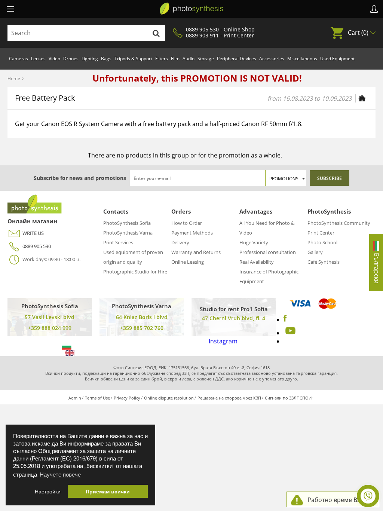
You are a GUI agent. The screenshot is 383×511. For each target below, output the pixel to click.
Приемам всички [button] (108, 491)
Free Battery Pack (45, 98)
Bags (106, 58)
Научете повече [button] (60, 474)
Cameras (18, 58)
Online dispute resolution (169, 398)
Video (54, 58)
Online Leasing (187, 261)
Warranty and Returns (196, 252)
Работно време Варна (339, 500)
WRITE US (33, 233)
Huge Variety (253, 242)
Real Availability (256, 261)
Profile (374, 9)
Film (175, 58)
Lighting (90, 58)
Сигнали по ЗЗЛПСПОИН (290, 398)
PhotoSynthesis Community (338, 223)
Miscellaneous (302, 58)
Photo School (322, 242)
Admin (74, 398)
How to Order (186, 223)
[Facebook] (285, 319)
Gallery (315, 252)
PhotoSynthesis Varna (128, 232)
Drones (71, 58)
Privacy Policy (127, 398)
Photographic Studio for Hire (135, 271)
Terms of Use (97, 398)
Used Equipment (337, 58)
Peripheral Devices (236, 58)
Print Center (320, 232)
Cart (358, 32)
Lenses (38, 58)
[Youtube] (289, 333)
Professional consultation (267, 252)
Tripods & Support (133, 58)
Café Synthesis (323, 261)
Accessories (271, 58)
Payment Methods (192, 232)
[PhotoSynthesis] (191, 9)
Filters (161, 58)
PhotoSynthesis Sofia (127, 223)
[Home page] (362, 98)
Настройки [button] (48, 491)
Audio (188, 58)
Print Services (118, 242)
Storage (205, 58)
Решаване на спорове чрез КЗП (229, 398)
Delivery (180, 242)
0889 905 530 (36, 246)
